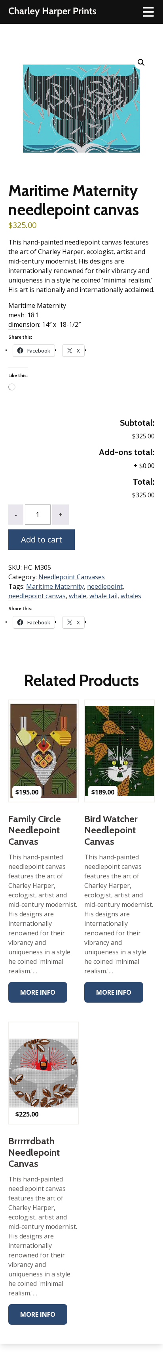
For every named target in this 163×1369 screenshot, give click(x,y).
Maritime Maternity (55, 586)
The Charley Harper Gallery (52, 12)
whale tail (103, 596)
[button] (141, 62)
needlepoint (105, 586)
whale (77, 596)
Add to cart (41, 539)
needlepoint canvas (37, 596)
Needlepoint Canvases (71, 577)
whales (131, 596)
